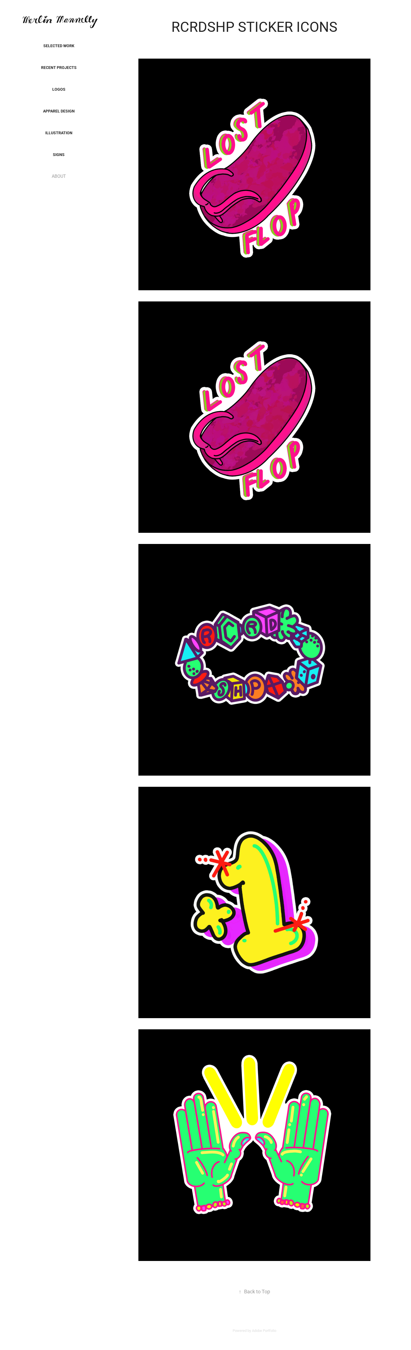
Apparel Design (59, 111)
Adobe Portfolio (264, 1330)
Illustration (58, 132)
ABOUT (59, 176)
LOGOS (58, 89)
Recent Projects (59, 67)
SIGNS (59, 154)
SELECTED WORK (58, 45)
